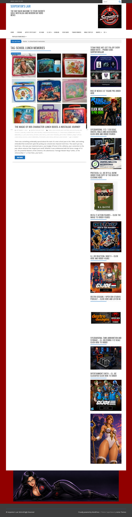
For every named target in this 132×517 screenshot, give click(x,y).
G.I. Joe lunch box (27, 135)
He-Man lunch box (40, 135)
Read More (20, 157)
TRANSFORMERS (76, 32)
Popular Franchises (18, 36)
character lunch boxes (34, 132)
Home (12, 32)
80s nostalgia (74, 130)
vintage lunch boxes (60, 137)
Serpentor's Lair (21, 6)
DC (104, 32)
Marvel (98, 32)
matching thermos (66, 135)
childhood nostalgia (49, 132)
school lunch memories (30, 137)
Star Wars (65, 32)
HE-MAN (41, 32)
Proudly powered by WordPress (88, 512)
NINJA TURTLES (88, 32)
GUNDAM (56, 32)
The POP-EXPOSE (16, 53)
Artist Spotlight (30, 32)
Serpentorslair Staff (37, 130)
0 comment (74, 137)
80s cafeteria (65, 130)
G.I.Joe (49, 32)
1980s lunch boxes (54, 130)
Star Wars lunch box (46, 137)
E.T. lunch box (62, 132)
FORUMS (19, 32)
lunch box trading (52, 135)
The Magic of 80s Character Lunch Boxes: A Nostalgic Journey (47, 127)
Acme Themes (121, 512)
